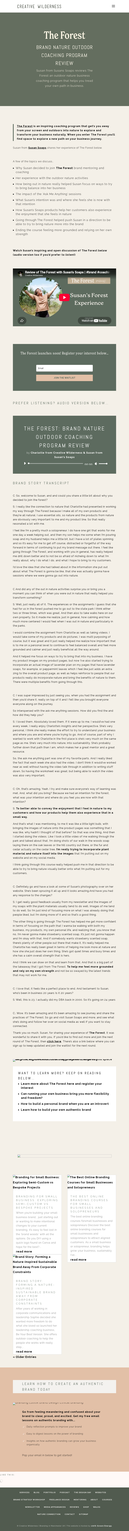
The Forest (25, 126)
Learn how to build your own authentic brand (56, 1109)
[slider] (102, 463)
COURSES (107, 1500)
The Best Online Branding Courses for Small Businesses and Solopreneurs (89, 1204)
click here (54, 1041)
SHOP (86, 1507)
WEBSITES (100, 1493)
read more (24, 1251)
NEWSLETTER (32, 1507)
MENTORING (80, 1500)
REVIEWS (74, 1507)
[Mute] (96, 463)
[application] (64, 463)
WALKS (96, 1507)
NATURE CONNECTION (49, 1514)
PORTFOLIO (50, 1493)
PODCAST (65, 1493)
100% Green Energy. (101, 1526)
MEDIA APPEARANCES (55, 1507)
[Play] (24, 463)
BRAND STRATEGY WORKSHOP (29, 1500)
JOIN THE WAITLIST (64, 378)
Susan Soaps (37, 147)
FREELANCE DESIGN (59, 1500)
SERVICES (25, 1493)
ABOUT (94, 1500)
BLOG (36, 1493)
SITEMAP (83, 1514)
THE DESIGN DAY (82, 1493)
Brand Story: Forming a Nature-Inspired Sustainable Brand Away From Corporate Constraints (36, 1292)
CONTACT (70, 1514)
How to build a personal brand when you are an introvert (65, 1103)
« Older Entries (24, 1357)
